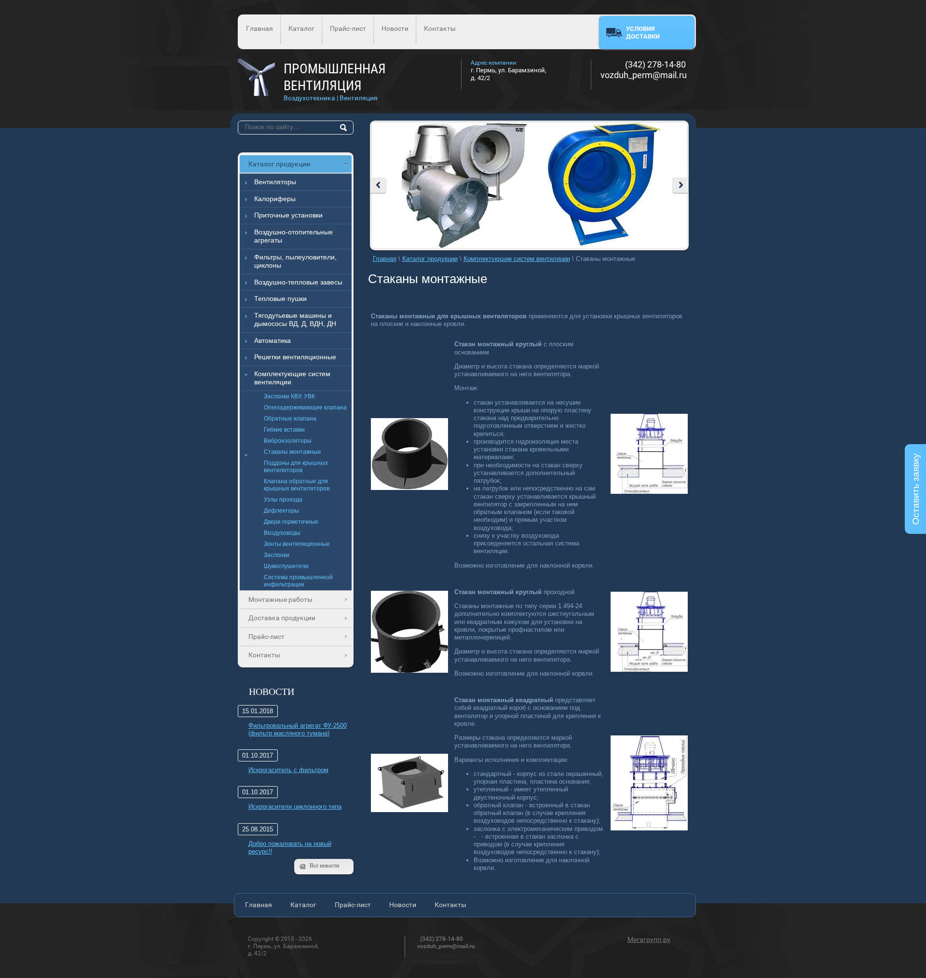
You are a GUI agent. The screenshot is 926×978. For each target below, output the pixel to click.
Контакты (440, 28)
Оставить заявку (916, 489)
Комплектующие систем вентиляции (292, 378)
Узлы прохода (283, 499)
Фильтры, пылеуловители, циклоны (295, 261)
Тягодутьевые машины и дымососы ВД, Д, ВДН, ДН (295, 320)
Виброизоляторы (288, 440)
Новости (395, 28)
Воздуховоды (282, 533)
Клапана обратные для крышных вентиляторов (296, 485)
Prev (378, 185)
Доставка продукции (281, 618)
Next (680, 185)
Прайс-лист (348, 28)
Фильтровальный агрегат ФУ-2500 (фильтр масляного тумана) (297, 729)
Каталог (301, 28)
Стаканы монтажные (292, 451)
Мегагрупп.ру (648, 939)
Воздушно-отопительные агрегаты (293, 236)
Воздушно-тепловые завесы (298, 282)
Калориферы (275, 199)
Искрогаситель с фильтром (288, 770)
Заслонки (276, 555)
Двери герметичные (291, 521)
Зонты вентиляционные (297, 544)
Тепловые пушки (280, 298)
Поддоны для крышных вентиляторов (296, 467)
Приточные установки (288, 215)
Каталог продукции (279, 164)
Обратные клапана (290, 418)
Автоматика (272, 340)
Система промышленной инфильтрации (298, 581)
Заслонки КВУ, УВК (289, 396)
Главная (259, 28)
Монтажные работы (280, 599)
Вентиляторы (275, 182)
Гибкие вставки (284, 429)
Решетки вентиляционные (295, 357)
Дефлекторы (281, 510)
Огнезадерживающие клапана (305, 407)
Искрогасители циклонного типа (294, 806)
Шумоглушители (286, 566)
